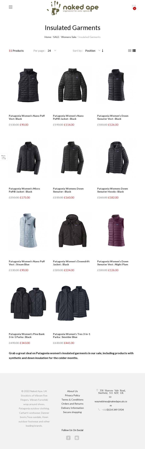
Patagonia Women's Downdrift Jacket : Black (71, 263)
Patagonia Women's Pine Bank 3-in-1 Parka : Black (27, 335)
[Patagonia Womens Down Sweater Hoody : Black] (116, 158)
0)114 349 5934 (115, 409)
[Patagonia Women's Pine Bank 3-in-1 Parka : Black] (28, 303)
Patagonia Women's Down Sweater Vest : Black (112, 117)
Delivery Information (72, 407)
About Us (72, 391)
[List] (134, 51)
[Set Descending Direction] (102, 50)
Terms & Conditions (72, 399)
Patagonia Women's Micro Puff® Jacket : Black (24, 190)
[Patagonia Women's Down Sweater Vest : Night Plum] (116, 230)
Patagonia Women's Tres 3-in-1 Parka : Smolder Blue (71, 335)
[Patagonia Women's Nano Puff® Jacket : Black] (72, 85)
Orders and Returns (72, 403)
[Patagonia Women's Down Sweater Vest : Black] (116, 85)
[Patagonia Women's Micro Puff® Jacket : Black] (28, 158)
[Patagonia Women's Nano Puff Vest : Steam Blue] (28, 230)
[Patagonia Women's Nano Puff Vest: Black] (28, 85)
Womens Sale (68, 36)
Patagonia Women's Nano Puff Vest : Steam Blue (27, 263)
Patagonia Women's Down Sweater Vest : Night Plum (112, 263)
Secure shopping (72, 412)
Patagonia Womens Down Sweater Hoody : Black (112, 190)
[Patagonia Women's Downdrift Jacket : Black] (72, 230)
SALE (56, 36)
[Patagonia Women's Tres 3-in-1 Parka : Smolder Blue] (72, 303)
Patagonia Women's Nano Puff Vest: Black (27, 117)
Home (48, 36)
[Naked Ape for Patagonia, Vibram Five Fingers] (72, 8)
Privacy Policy (72, 395)
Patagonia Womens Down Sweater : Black (68, 190)
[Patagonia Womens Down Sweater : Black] (72, 158)
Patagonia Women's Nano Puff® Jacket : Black (68, 117)
